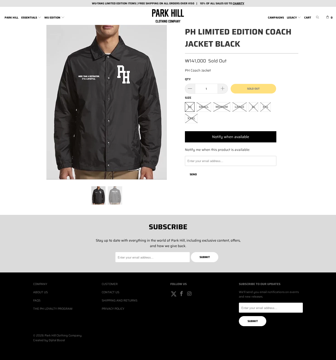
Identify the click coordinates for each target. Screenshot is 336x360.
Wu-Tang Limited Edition (109, 3)
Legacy (292, 17)
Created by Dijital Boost (49, 340)
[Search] (317, 17)
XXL (265, 106)
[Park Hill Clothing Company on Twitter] (173, 294)
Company (40, 284)
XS (190, 106)
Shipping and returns (119, 300)
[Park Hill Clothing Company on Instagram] (189, 294)
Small (204, 106)
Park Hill (11, 17)
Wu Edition (52, 17)
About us (40, 292)
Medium (222, 106)
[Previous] (41, 102)
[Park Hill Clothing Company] (168, 16)
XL (253, 106)
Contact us (110, 292)
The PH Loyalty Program (52, 308)
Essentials (29, 17)
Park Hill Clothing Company (63, 335)
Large (239, 106)
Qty (188, 79)
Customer (110, 284)
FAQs (36, 300)
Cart (307, 17)
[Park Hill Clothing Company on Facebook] (181, 294)
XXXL (191, 118)
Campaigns (276, 17)
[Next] (172, 102)
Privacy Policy (113, 308)
